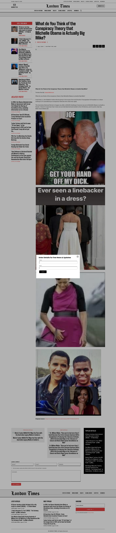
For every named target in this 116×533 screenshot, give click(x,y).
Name (40, 260)
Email (40, 265)
